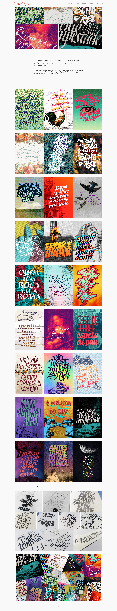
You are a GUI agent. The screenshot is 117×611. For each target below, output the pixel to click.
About (91, 3)
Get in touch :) (58, 606)
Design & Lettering (71, 3)
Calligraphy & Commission (82, 3)
